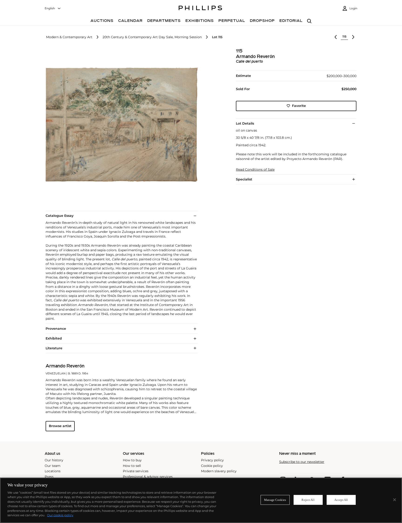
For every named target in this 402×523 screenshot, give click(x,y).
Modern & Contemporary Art (69, 37)
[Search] (309, 21)
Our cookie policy (60, 515)
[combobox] (53, 8)
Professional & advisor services (148, 477)
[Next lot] (353, 37)
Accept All (341, 500)
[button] (120, 124)
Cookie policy (212, 466)
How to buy (132, 460)
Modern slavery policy (219, 471)
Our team (52, 466)
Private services (135, 471)
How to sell (132, 466)
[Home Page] (200, 9)
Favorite (299, 106)
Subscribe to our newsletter (301, 462)
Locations (52, 471)
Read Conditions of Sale (255, 170)
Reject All (308, 500)
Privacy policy (212, 460)
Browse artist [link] (60, 426)
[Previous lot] (335, 37)
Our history (54, 460)
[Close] (394, 500)
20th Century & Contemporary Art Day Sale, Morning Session (152, 37)
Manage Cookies (275, 500)
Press (49, 477)
